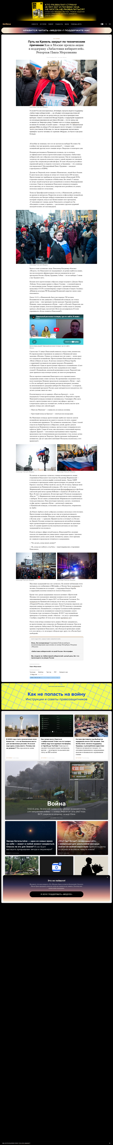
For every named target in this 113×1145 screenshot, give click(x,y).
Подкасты (59, 24)
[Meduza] (6, 24)
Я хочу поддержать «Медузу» (56, 894)
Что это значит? (24, 1143)
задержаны (75, 122)
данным (33, 127)
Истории (43, 24)
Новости (35, 24)
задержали (34, 602)
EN (110, 24)
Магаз (67, 24)
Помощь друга (76, 24)
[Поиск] (106, 24)
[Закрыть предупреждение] (109, 1143)
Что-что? (40, 674)
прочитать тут (66, 618)
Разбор (50, 24)
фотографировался (68, 489)
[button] (56, 83)
